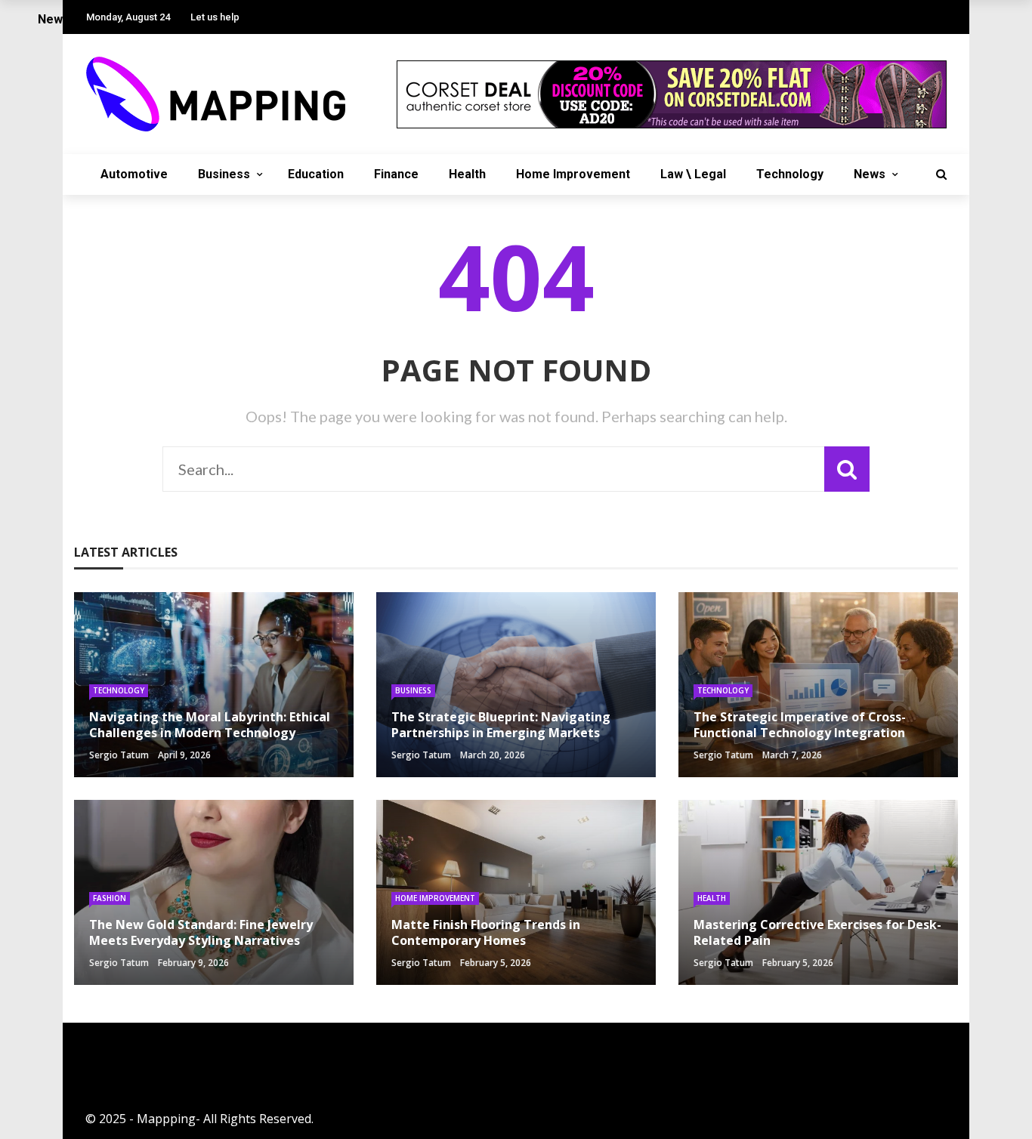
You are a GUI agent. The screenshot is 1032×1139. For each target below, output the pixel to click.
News (869, 174)
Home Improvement (573, 174)
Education (316, 174)
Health (467, 174)
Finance (396, 174)
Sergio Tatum (119, 755)
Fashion (109, 898)
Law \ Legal (693, 174)
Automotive (134, 174)
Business (224, 174)
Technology (789, 174)
